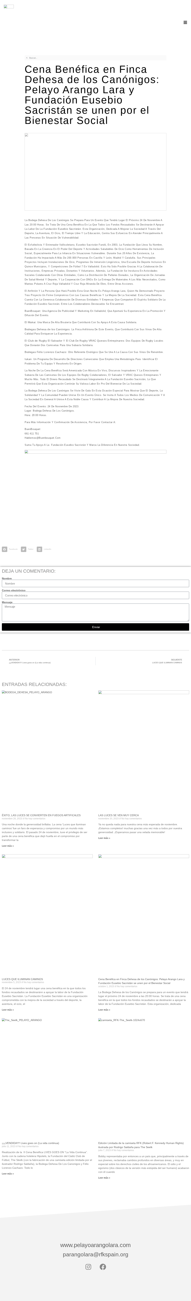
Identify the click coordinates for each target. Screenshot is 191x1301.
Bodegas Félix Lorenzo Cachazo (45, 352)
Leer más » (8, 846)
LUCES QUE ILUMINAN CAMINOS (22, 979)
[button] (10, 549)
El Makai (30, 322)
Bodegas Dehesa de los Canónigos (47, 329)
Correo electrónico (14, 590)
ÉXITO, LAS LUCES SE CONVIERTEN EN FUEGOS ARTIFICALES (41, 815)
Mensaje (7, 602)
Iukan (28, 359)
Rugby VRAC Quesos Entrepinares (101, 340)
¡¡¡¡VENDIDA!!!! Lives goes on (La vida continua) (30, 1143)
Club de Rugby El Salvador (45, 340)
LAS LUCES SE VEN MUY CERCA (118, 815)
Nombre (7, 578)
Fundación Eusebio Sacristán (62, 228)
